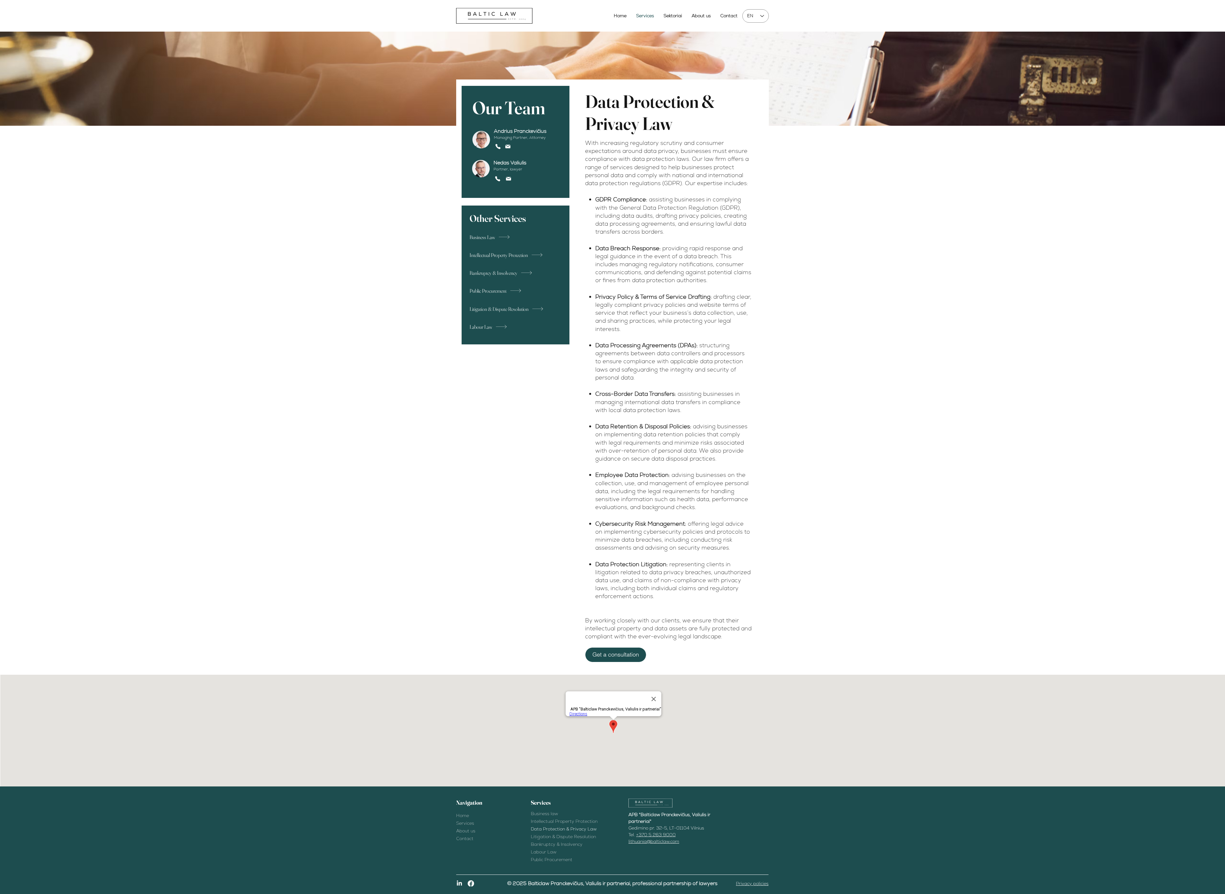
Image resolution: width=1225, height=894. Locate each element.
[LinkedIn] (459, 883)
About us (465, 831)
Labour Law (543, 852)
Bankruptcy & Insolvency (557, 844)
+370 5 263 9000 (656, 835)
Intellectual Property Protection (564, 821)
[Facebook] (471, 883)
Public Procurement (551, 859)
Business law (544, 813)
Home (462, 815)
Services (465, 823)
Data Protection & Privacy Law (564, 829)
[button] (615, 654)
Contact (464, 838)
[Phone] (498, 146)
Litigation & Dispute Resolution (563, 836)
